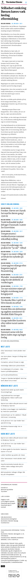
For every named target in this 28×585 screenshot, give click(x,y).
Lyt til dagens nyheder (8, 501)
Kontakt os (4, 488)
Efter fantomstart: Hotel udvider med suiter (13, 352)
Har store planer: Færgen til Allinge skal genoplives (13, 357)
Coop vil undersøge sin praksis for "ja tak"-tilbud (13, 247)
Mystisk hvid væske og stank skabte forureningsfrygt (12, 391)
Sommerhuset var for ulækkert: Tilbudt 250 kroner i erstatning (13, 416)
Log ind (2, 3)
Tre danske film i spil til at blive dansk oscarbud (13, 302)
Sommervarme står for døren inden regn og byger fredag (13, 334)
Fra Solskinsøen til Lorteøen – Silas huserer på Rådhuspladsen (12, 370)
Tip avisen (4, 491)
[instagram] (4, 566)
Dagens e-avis (5, 500)
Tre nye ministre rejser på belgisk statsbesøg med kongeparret (13, 291)
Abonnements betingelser (9, 519)
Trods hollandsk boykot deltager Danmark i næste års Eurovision (13, 225)
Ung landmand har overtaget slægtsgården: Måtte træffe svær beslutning (11, 397)
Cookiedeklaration (17, 562)
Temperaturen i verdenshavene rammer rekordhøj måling (12, 236)
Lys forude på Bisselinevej (9, 375)
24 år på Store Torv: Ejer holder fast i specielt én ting (13, 422)
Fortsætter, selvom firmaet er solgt (12, 362)
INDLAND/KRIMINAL (6, 23)
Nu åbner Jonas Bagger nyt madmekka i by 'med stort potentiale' (13, 410)
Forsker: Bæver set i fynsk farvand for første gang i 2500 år (13, 213)
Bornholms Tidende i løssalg (9, 521)
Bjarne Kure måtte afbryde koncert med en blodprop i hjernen (14, 404)
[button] (26, 2)
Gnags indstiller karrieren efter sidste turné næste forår (13, 323)
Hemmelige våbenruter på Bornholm (13, 366)
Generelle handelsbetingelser (10, 560)
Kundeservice (5, 523)
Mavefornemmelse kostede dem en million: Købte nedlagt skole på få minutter (12, 466)
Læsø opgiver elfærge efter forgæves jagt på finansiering (13, 268)
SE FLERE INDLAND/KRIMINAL (10, 341)
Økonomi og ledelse (7, 490)
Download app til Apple (8, 503)
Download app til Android (6, 506)
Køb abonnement (6, 517)
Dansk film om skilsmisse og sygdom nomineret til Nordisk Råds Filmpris (13, 311)
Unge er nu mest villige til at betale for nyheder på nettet (13, 256)
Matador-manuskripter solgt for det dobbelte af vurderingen (12, 279)
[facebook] (2, 566)
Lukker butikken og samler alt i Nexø (13, 455)
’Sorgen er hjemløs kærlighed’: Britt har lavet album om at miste (13, 379)
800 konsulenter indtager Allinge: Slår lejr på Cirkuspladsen (13, 473)
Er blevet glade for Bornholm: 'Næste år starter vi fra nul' (14, 450)
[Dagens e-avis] (22, 502)
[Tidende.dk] (14, 2)
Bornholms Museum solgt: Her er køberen (11, 427)
